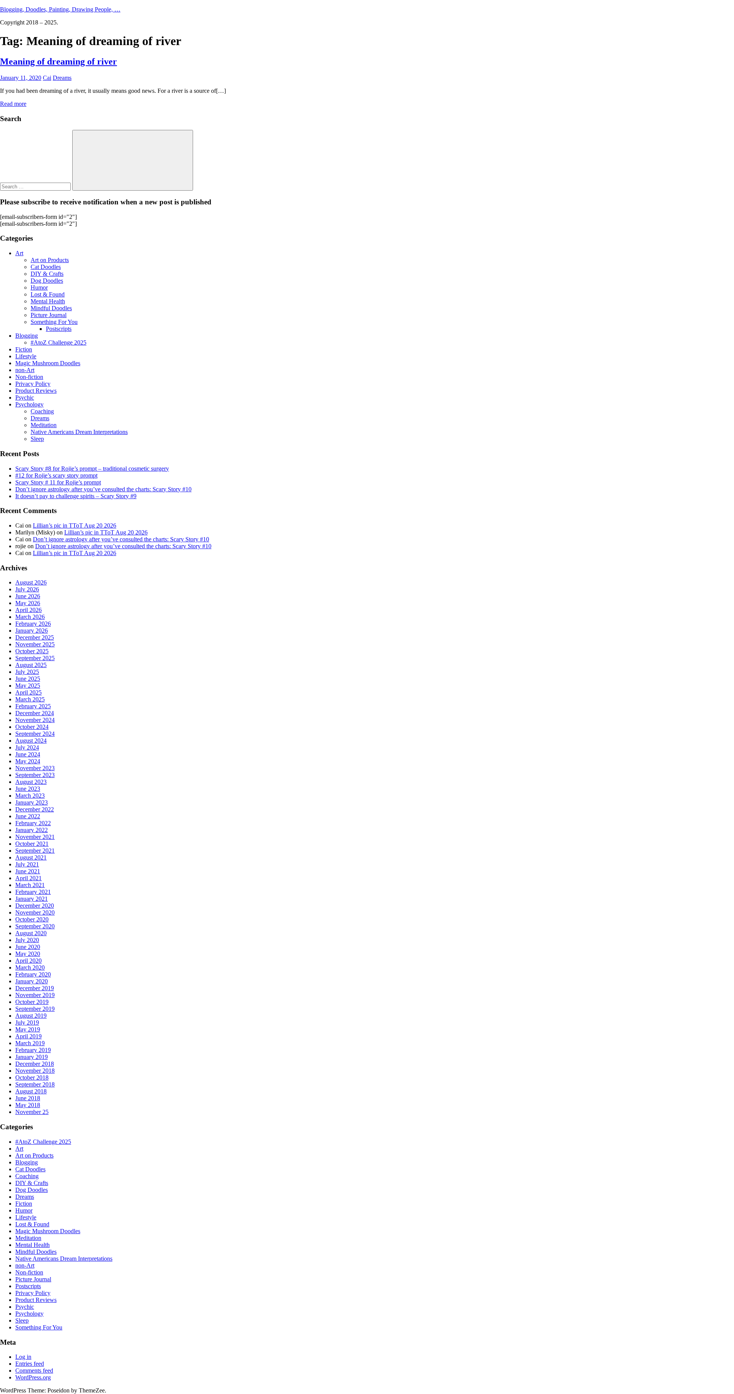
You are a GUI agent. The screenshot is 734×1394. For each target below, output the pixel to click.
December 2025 (34, 637)
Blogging (26, 335)
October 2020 (32, 919)
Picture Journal (49, 315)
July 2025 (27, 672)
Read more (13, 103)
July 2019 (27, 1022)
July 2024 (27, 747)
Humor (39, 287)
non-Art (24, 370)
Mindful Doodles (51, 308)
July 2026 (27, 589)
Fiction (23, 349)
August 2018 (31, 1091)
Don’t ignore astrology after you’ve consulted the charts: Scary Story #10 (103, 489)
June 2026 (27, 596)
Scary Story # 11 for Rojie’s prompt (58, 482)
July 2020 (27, 940)
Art (19, 253)
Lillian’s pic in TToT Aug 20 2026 (74, 525)
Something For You (54, 322)
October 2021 (32, 843)
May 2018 (27, 1105)
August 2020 (31, 933)
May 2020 (27, 953)
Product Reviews (36, 390)
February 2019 (33, 1050)
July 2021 (27, 864)
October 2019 (32, 1002)
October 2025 (32, 651)
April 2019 (28, 1036)
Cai (47, 77)
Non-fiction (29, 377)
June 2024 (27, 754)
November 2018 (35, 1070)
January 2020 (31, 981)
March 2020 (30, 967)
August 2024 (31, 740)
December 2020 (34, 905)
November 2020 (35, 912)
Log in (23, 1357)
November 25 (32, 1112)
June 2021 (27, 871)
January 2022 (31, 830)
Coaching (42, 411)
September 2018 (35, 1084)
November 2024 (35, 720)
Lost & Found (48, 294)
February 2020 (33, 974)
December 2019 (34, 988)
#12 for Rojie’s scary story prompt (56, 475)
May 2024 (27, 761)
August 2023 (31, 782)
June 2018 (27, 1098)
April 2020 (28, 960)
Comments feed (34, 1370)
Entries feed (29, 1363)
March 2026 (30, 617)
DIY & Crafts (47, 273)
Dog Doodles (47, 280)
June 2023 (27, 788)
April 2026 (28, 610)
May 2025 (27, 685)
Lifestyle (25, 356)
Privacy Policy (32, 383)
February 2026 (33, 623)
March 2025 (30, 699)
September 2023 (35, 775)
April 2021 (28, 878)
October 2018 (32, 1077)
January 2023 (31, 802)
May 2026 (27, 603)
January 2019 (31, 1057)
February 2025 (33, 706)
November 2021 (35, 837)
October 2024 (32, 727)
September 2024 (35, 733)
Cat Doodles (46, 267)
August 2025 (31, 665)
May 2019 (27, 1029)
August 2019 (31, 1015)
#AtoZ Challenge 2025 (58, 342)
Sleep (37, 439)
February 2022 (33, 823)
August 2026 (31, 582)
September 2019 (35, 1008)
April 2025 (28, 692)
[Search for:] (36, 186)
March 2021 (30, 885)
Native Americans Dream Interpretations (79, 432)
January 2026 (31, 630)
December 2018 (34, 1063)
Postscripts (58, 328)
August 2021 (31, 857)
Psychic (24, 397)
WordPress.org (33, 1377)
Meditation (44, 425)
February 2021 (33, 892)
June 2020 (27, 947)
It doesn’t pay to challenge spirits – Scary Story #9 (75, 496)
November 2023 (35, 768)
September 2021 (35, 850)
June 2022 (27, 816)
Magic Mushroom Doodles (47, 363)
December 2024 (34, 713)
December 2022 (34, 809)
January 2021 (31, 898)
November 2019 (35, 995)
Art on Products (50, 260)
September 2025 (35, 658)
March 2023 (30, 795)
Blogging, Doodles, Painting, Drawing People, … (60, 9)
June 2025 (27, 678)
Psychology (29, 404)
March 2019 (30, 1043)
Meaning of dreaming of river (58, 61)
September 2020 (35, 926)
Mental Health (48, 301)
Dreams (62, 77)
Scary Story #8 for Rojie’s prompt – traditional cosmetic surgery (92, 468)
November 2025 (35, 644)
